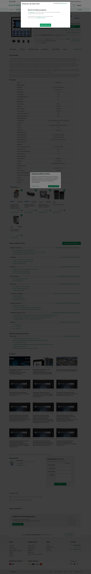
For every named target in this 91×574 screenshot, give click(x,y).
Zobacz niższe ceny (45, 25)
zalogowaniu (32, 12)
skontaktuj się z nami (40, 17)
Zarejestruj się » (64, 3)
